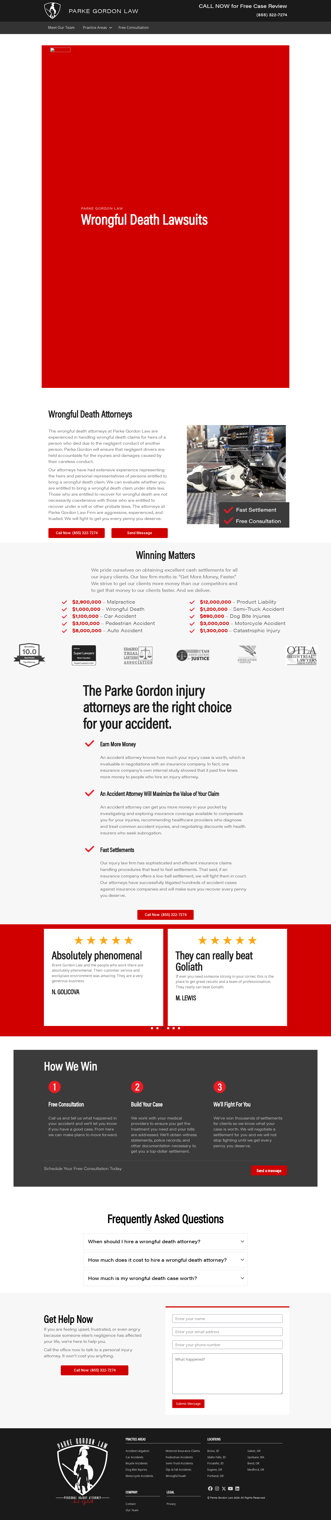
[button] (110, 27)
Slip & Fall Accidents (178, 1470)
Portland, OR (215, 1476)
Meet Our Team (61, 27)
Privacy (171, 1504)
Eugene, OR (214, 1470)
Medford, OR (255, 1470)
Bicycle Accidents (137, 1463)
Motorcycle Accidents (139, 1476)
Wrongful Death (176, 1476)
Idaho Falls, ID (216, 1457)
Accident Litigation (137, 1451)
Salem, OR (254, 1451)
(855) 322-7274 (271, 14)
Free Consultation (133, 27)
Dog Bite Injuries (136, 1470)
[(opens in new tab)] (29, 654)
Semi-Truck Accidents (179, 1463)
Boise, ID (213, 1451)
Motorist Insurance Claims (183, 1451)
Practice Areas (95, 27)
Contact (131, 1504)
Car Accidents (134, 1457)
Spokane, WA (255, 1457)
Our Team (132, 1510)
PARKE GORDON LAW (104, 11)
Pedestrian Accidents (179, 1457)
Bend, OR (253, 1463)
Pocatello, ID (215, 1463)
